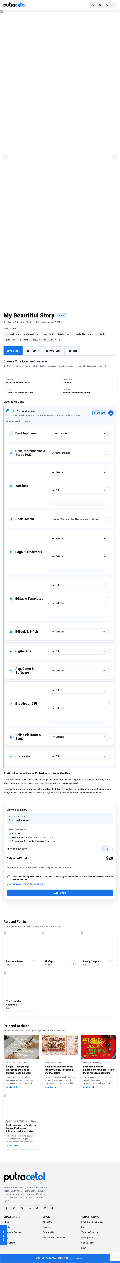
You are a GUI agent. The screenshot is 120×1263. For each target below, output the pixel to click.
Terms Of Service (89, 1232)
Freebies (8, 1227)
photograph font (31, 334)
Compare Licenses (38, 884)
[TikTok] (52, 1208)
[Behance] (29, 1208)
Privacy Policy (88, 1237)
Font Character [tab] (53, 351)
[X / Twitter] (45, 1208)
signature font (39, 340)
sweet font (56, 340)
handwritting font (83, 334)
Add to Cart (60, 893)
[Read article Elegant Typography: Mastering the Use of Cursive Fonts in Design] (21, 1047)
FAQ (83, 1227)
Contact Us (48, 1232)
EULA (83, 1248)
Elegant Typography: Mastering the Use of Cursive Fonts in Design (18, 1069)
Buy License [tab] (13, 351)
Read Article (12, 1087)
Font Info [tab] (72, 351)
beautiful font (64, 334)
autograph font (12, 334)
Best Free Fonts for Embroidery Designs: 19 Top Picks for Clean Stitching (98, 1069)
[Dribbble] (37, 1208)
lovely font (10, 340)
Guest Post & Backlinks (54, 1237)
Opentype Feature (12, 1232)
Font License (10, 1242)
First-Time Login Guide (92, 1222)
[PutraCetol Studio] (16, 4)
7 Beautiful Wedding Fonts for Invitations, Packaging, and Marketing (59, 1069)
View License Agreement (17, 884)
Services (47, 1227)
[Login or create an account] (107, 5)
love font (100, 334)
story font (48, 334)
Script (61, 315)
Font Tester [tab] (32, 351)
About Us (47, 1222)
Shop (6, 1222)
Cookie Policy (87, 1242)
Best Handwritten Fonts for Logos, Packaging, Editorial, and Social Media (21, 1128)
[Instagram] (14, 1208)
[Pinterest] (22, 1208)
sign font (24, 340)
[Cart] (100, 5)
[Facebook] (7, 1208)
